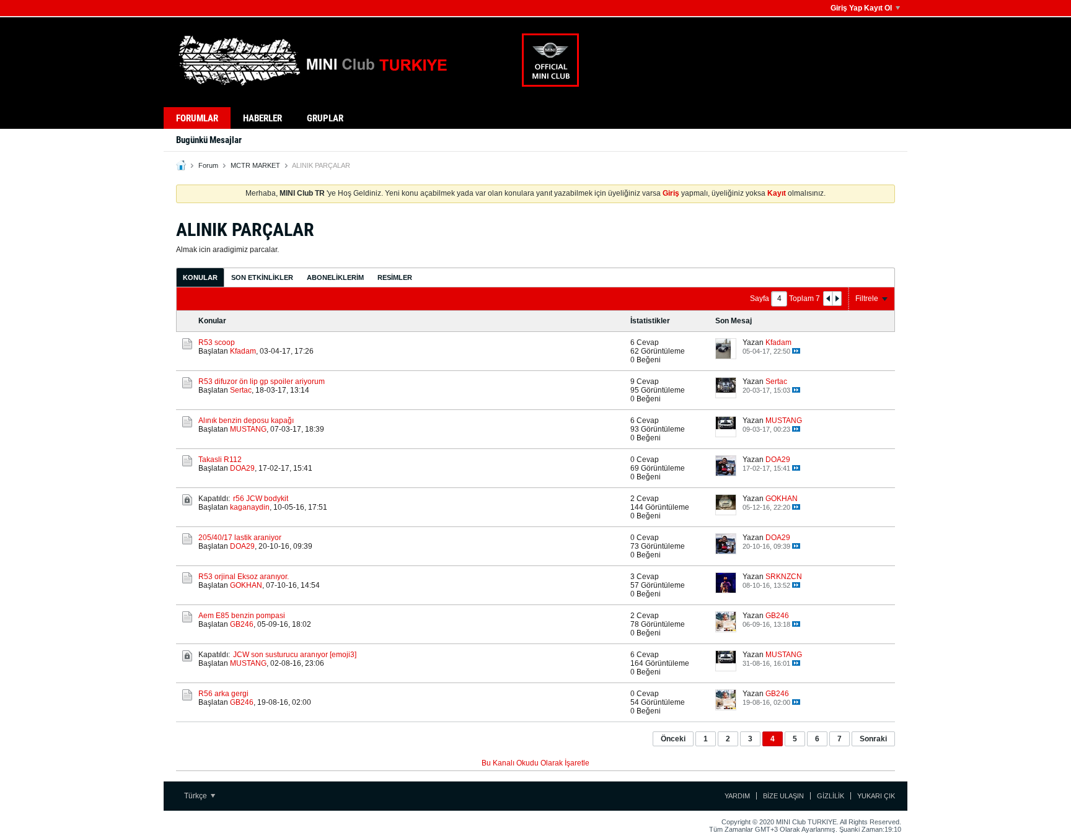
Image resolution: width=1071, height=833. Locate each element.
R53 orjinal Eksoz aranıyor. (243, 576)
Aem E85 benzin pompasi (241, 615)
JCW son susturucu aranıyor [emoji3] (294, 654)
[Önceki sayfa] (828, 298)
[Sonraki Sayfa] (836, 298)
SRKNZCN (783, 576)
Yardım (737, 796)
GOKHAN (781, 498)
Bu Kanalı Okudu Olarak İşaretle (535, 763)
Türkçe (196, 796)
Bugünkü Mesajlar (209, 140)
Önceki (673, 739)
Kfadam (243, 351)
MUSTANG (248, 429)
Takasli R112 (220, 459)
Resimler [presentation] (394, 277)
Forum (208, 165)
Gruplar (325, 118)
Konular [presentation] (200, 277)
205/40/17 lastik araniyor (239, 537)
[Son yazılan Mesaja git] (796, 351)
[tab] (200, 277)
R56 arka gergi (223, 693)
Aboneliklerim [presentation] (335, 277)
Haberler (262, 118)
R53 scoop (216, 342)
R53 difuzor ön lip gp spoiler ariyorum (261, 381)
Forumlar (197, 118)
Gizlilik (830, 796)
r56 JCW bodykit (260, 498)
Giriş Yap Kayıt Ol (861, 8)
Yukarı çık (876, 796)
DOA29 (242, 468)
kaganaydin (250, 507)
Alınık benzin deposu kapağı (246, 420)
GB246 (241, 624)
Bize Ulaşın (783, 796)
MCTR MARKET (255, 165)
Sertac (241, 390)
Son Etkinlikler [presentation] (262, 277)
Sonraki (873, 739)
